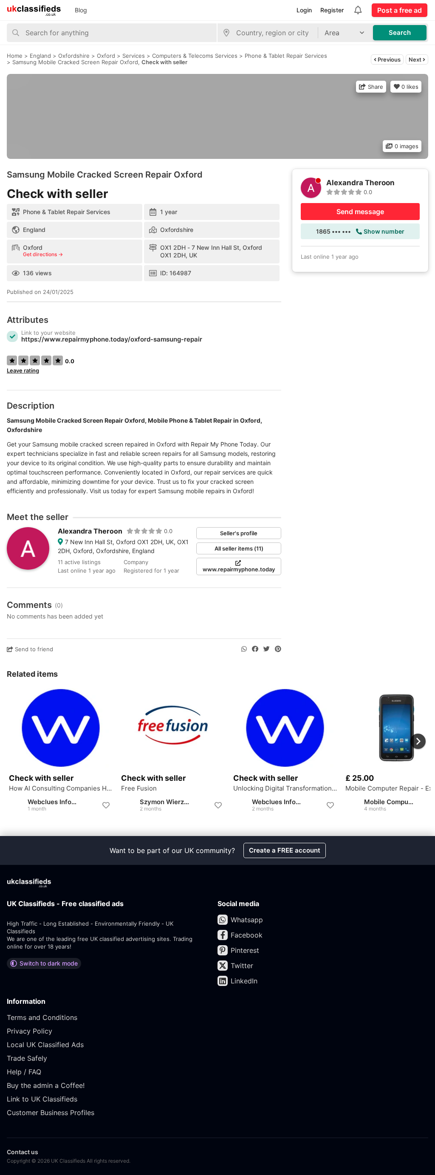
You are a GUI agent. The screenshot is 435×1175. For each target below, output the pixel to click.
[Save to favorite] (106, 805)
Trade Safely (27, 1058)
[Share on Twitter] (266, 649)
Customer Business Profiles (50, 1112)
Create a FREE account (284, 850)
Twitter (242, 965)
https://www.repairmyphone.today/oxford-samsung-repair (111, 339)
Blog (81, 10)
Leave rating (23, 370)
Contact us (22, 1151)
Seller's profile (238, 533)
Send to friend (33, 649)
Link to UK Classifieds (42, 1099)
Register (332, 10)
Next (416, 59)
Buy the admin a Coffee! (46, 1085)
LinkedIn (244, 981)
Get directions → (43, 254)
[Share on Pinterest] (278, 649)
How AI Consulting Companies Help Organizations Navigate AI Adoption (61, 788)
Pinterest (245, 950)
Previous (388, 59)
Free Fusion (139, 788)
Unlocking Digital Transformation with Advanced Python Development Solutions (285, 788)
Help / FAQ (24, 1072)
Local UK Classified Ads (45, 1044)
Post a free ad (399, 10)
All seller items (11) (239, 548)
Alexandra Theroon (90, 531)
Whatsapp (247, 919)
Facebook (247, 935)
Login (304, 10)
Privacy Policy (29, 1031)
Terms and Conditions (42, 1017)
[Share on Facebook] (255, 649)
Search (400, 32)
